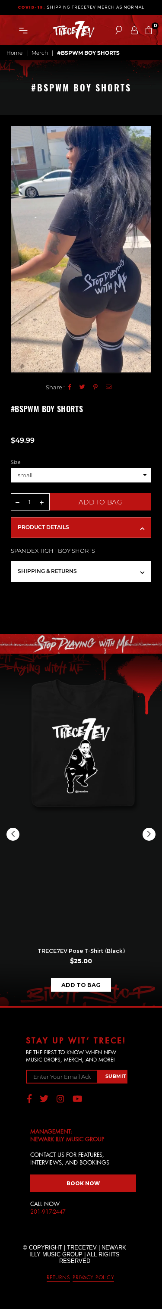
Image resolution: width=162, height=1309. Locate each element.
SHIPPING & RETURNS (47, 571)
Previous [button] (12, 834)
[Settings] (134, 30)
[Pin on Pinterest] (95, 387)
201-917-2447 (48, 1211)
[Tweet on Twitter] (82, 387)
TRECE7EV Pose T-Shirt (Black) (81, 950)
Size (16, 462)
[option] (81, 249)
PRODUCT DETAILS (43, 527)
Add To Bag (81, 984)
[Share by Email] (109, 387)
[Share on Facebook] (70, 387)
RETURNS (58, 1277)
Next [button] (149, 834)
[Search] (119, 30)
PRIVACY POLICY (93, 1277)
